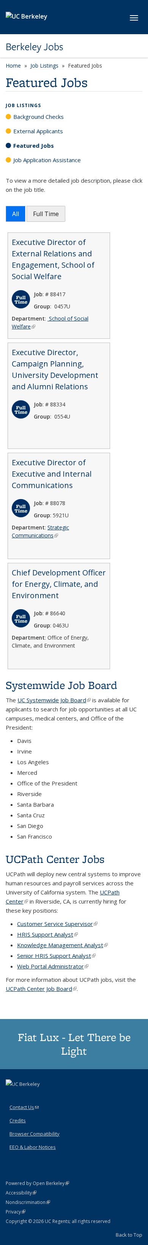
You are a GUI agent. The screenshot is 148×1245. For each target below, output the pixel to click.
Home (13, 65)
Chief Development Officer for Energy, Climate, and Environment (59, 583)
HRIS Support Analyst (47, 934)
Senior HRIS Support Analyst (56, 955)
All (15, 214)
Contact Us (24, 1107)
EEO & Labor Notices (32, 1147)
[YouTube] (57, 1097)
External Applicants (38, 131)
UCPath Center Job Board (41, 988)
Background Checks (38, 116)
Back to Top (129, 1234)
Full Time (46, 214)
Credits (17, 1120)
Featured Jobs (33, 145)
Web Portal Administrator (52, 966)
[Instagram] (72, 1097)
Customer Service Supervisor (57, 923)
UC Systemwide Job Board (54, 700)
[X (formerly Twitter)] (27, 1097)
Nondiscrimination (28, 1202)
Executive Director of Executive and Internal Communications (51, 473)
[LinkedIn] (42, 1097)
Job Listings (44, 65)
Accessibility (21, 1193)
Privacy (15, 1212)
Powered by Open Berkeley (37, 1183)
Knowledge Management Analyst (62, 945)
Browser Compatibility (34, 1133)
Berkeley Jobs (34, 47)
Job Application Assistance (47, 160)
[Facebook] (12, 1097)
